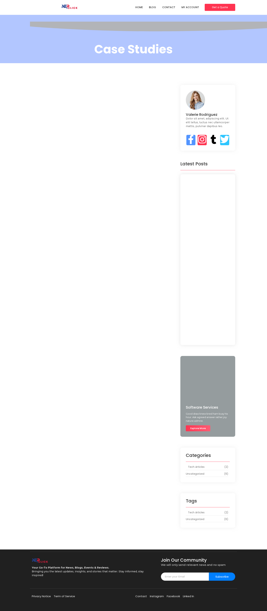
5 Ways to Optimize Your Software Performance (206, 273)
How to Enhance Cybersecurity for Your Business (99, 192)
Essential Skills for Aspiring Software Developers (201, 213)
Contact (168, 7)
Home (139, 7)
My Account (190, 7)
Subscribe (222, 577)
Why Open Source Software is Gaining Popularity (203, 254)
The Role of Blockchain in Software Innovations (207, 292)
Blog (152, 7)
